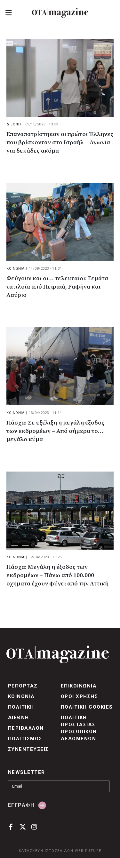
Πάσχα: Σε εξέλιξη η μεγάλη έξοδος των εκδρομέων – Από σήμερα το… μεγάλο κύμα (55, 431)
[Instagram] (34, 826)
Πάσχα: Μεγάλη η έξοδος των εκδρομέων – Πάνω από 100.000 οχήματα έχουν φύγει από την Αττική (57, 575)
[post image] (60, 78)
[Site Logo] (60, 13)
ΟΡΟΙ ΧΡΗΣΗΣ (79, 696)
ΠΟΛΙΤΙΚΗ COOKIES (87, 707)
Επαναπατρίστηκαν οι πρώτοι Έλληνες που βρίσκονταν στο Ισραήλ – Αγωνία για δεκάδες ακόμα (59, 143)
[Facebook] (10, 826)
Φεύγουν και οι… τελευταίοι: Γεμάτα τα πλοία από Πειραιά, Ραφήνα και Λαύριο (57, 287)
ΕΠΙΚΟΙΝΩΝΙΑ (79, 686)
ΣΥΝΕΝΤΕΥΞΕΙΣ (28, 749)
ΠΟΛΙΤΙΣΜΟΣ (25, 739)
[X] (22, 826)
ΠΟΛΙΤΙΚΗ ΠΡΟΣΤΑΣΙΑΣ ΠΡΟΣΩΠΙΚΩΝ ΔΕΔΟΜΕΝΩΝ (79, 728)
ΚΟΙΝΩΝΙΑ (15, 268)
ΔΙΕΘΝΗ (13, 124)
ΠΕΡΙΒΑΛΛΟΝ (26, 728)
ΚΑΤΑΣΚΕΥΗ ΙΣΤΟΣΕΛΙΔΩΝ (46, 851)
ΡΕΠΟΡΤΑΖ (23, 686)
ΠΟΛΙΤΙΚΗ (21, 707)
